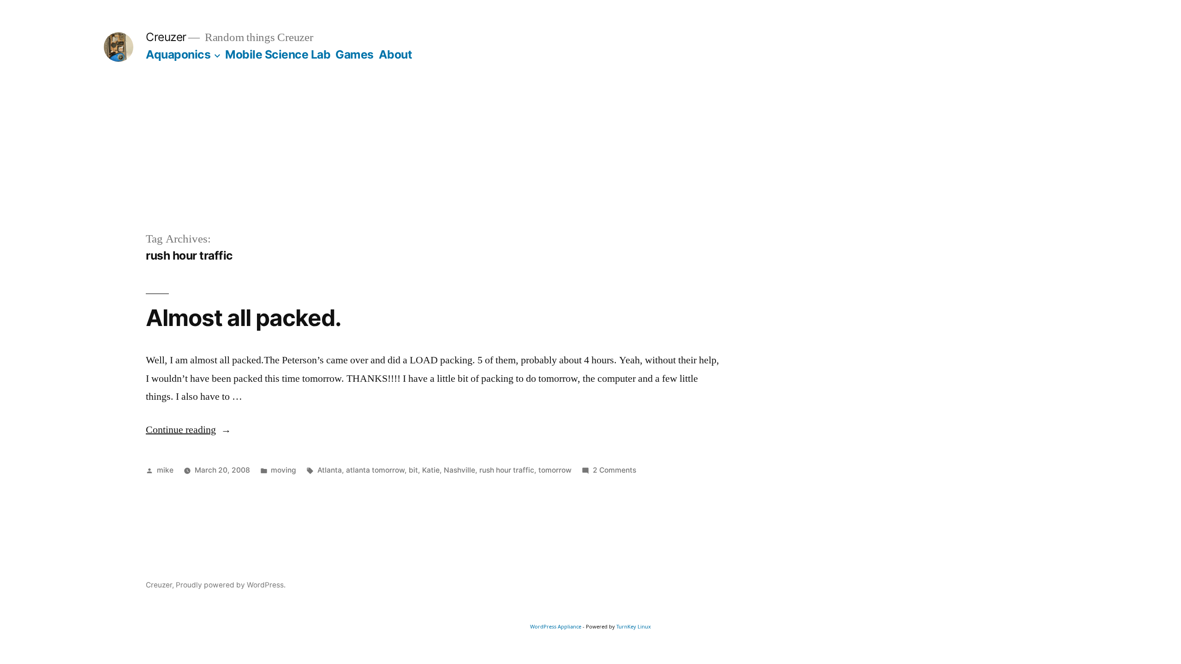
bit (413, 470)
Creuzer (166, 37)
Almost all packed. (243, 318)
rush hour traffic (506, 470)
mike (165, 470)
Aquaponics (178, 54)
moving (283, 470)
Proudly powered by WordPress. (231, 585)
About (395, 54)
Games (354, 54)
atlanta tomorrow (375, 470)
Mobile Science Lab (277, 54)
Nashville (459, 470)
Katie (431, 470)
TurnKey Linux (633, 626)
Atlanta (329, 470)
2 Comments (614, 470)
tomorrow (555, 470)
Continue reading (188, 429)
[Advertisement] (590, 161)
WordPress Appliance (555, 626)
